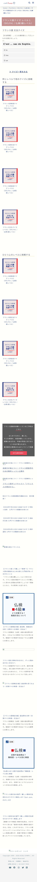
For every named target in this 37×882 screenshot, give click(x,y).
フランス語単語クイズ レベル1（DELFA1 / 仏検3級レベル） (10, 106)
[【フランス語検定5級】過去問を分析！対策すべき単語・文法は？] (18, 697)
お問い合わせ (12, 864)
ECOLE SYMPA (25, 855)
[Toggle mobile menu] (33, 3)
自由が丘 (26, 861)
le (7, 50)
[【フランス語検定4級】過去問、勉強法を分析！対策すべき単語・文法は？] (18, 608)
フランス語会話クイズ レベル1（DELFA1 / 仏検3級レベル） (10, 189)
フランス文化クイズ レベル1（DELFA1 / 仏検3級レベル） (10, 229)
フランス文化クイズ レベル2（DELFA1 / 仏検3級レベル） (10, 402)
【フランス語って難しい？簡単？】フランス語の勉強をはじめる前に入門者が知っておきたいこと (18, 571)
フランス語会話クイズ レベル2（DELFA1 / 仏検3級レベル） (10, 361)
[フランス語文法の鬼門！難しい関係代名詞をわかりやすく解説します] (18, 803)
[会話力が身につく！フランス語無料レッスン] (18, 463)
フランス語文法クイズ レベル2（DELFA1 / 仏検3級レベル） (10, 320)
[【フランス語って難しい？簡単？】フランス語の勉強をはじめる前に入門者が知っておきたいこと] (18, 556)
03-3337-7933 (24, 864)
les (7, 55)
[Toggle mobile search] (29, 3)
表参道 (18, 861)
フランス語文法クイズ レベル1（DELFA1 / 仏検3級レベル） (10, 148)
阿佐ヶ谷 (11, 861)
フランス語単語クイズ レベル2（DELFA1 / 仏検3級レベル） (10, 279)
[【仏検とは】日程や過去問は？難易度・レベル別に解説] (18, 753)
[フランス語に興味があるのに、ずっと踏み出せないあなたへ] (18, 653)
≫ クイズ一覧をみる (18, 71)
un (7, 60)
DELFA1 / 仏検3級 (23, 8)
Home (5, 8)
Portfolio (12, 8)
